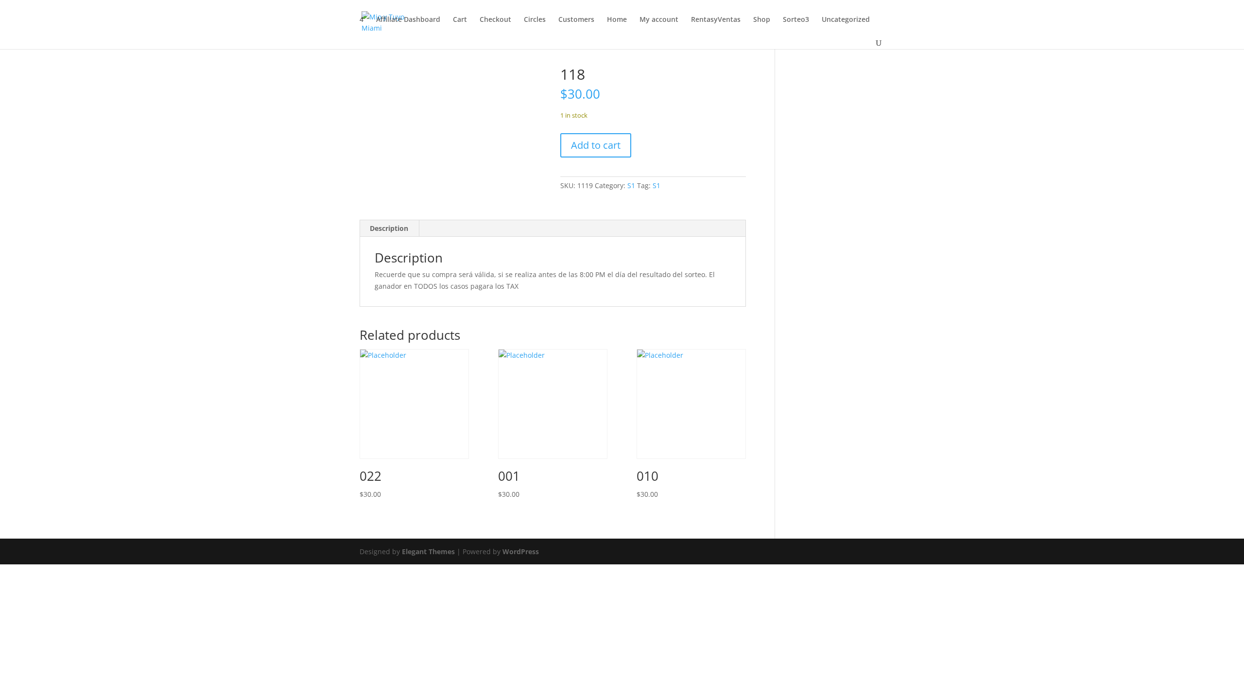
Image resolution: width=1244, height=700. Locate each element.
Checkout (495, 20)
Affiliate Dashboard (408, 20)
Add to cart (596, 145)
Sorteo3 (796, 20)
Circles (535, 20)
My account (658, 20)
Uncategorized (846, 20)
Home (617, 20)
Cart (460, 20)
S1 (631, 185)
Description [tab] (389, 228)
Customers (576, 20)
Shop (761, 20)
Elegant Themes (428, 551)
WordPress (520, 551)
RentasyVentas (716, 20)
